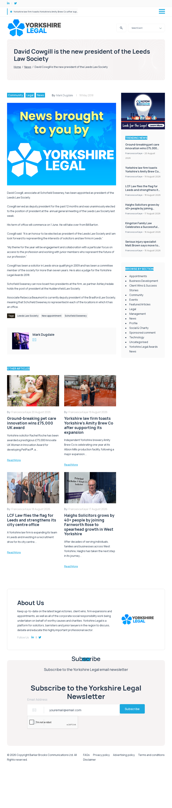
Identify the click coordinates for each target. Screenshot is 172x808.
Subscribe (132, 709)
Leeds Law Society (27, 315)
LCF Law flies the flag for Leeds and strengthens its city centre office (50, 11)
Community (15, 95)
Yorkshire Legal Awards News (143, 349)
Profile (133, 323)
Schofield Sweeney (76, 315)
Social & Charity (138, 328)
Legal (30, 95)
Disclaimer (89, 759)
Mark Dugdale (64, 95)
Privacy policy (101, 755)
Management (137, 314)
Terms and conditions (151, 755)
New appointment (51, 315)
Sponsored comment (142, 332)
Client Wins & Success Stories (143, 288)
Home (17, 67)
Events (133, 299)
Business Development (143, 281)
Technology (136, 337)
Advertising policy (124, 755)
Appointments (138, 276)
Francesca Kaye (133, 153)
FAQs (86, 755)
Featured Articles (139, 304)
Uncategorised (138, 342)
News (27, 67)
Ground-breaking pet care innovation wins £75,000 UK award (142, 148)
